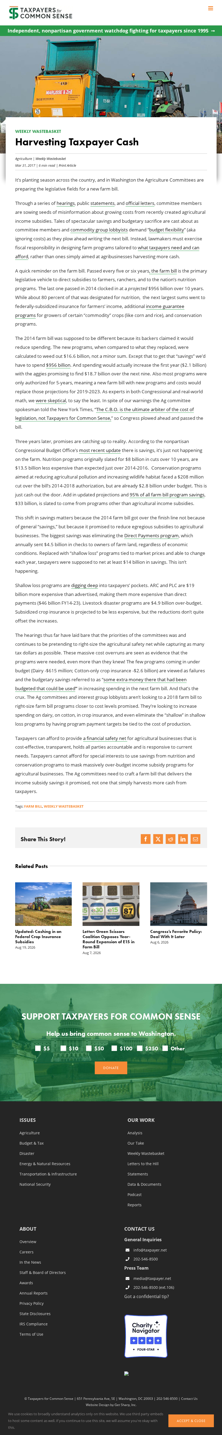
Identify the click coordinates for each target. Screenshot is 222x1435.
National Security (35, 1184)
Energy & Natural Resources (44, 1163)
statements (102, 203)
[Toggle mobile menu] (211, 8)
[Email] (195, 839)
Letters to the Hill (143, 1163)
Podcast (135, 1194)
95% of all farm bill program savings (167, 495)
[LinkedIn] (183, 839)
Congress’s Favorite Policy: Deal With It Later (176, 934)
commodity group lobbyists (99, 230)
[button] (19, 919)
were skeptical (51, 400)
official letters (140, 203)
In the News (30, 1262)
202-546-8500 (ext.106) (153, 1287)
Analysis (135, 1133)
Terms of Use (31, 1334)
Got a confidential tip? (146, 1296)
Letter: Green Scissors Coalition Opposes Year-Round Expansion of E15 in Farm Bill (109, 939)
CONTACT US (139, 1229)
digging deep (84, 585)
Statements (138, 1174)
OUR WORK (141, 1120)
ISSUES (27, 1120)
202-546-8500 (145, 1259)
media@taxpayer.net (152, 1278)
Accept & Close (191, 1421)
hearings (66, 203)
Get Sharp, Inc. (125, 1405)
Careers (26, 1252)
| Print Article (65, 165)
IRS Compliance (33, 1324)
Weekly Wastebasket (50, 158)
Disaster (26, 1153)
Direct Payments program (151, 535)
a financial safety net (105, 738)
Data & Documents (144, 1184)
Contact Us (189, 1398)
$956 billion (58, 365)
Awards (26, 1282)
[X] (158, 839)
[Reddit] (170, 839)
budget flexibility (166, 230)
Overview (27, 1241)
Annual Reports (33, 1293)
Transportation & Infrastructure (48, 1174)
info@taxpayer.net (150, 1250)
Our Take (136, 1143)
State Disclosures (35, 1313)
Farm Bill (33, 806)
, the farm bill (163, 271)
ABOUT (27, 1229)
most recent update (100, 450)
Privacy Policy (31, 1303)
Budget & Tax (31, 1143)
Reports (135, 1205)
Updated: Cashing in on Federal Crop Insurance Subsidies (38, 936)
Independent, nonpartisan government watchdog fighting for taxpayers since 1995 (108, 31)
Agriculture (23, 158)
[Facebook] (145, 839)
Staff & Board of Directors (42, 1272)
